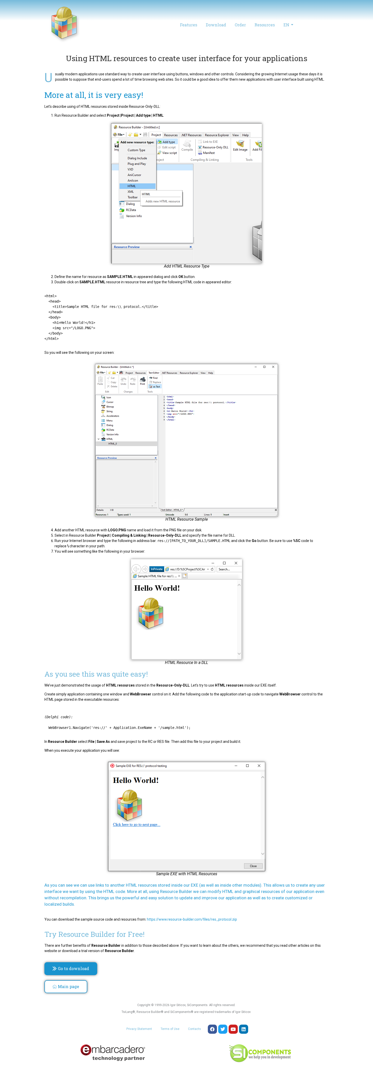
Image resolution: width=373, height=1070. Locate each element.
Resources (265, 24)
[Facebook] (212, 1029)
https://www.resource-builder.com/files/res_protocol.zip (192, 919)
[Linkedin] (243, 1029)
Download (216, 24)
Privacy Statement (139, 1029)
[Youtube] (233, 1029)
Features (188, 24)
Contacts (194, 1029)
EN (286, 24)
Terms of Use (170, 1029)
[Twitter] (222, 1029)
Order (240, 24)
